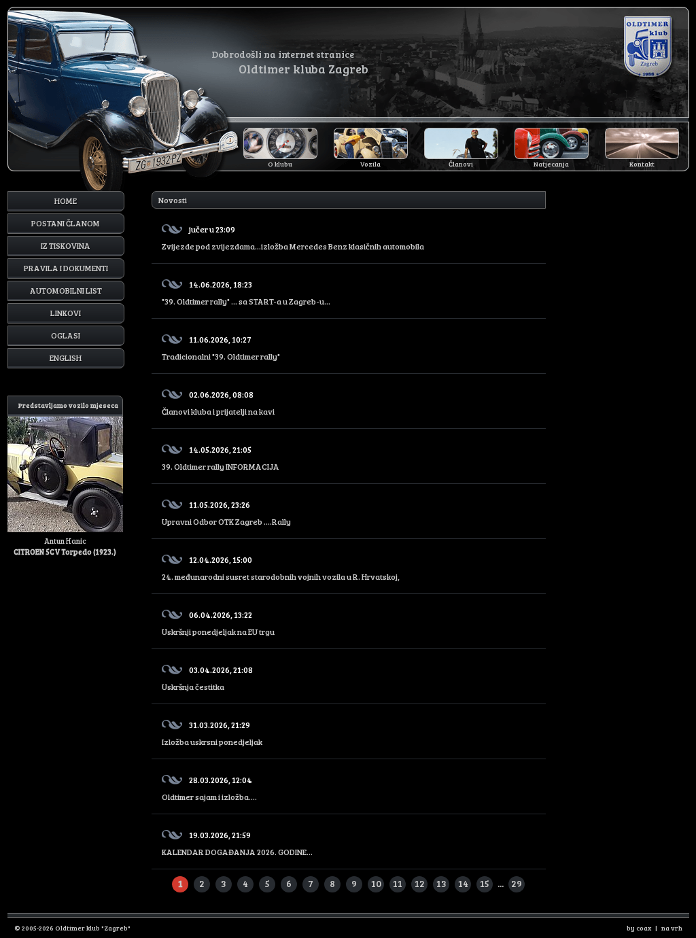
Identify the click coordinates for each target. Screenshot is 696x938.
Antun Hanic (66, 478)
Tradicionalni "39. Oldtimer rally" (221, 348)
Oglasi (65, 335)
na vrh (671, 928)
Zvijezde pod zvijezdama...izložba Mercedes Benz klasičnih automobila (293, 237)
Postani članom (65, 223)
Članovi (461, 164)
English (66, 357)
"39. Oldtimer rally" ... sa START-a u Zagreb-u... (246, 293)
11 (397, 883)
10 (376, 883)
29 (516, 883)
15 (484, 883)
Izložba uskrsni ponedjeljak (212, 733)
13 (441, 883)
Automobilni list (66, 290)
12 (420, 883)
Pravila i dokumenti (66, 267)
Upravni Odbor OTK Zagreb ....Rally (226, 513)
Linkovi (65, 312)
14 (463, 883)
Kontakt (642, 164)
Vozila (370, 164)
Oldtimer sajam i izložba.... (209, 788)
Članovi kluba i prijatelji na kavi (218, 403)
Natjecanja (551, 164)
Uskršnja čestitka (207, 678)
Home (65, 200)
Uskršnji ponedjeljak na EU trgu (218, 623)
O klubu (280, 164)
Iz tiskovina (65, 245)
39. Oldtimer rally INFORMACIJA (220, 458)
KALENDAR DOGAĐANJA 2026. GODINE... (237, 843)
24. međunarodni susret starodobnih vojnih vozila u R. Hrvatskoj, (281, 568)
